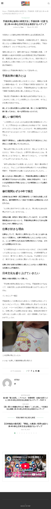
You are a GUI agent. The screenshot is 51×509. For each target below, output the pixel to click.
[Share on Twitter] (33, 371)
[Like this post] (28, 371)
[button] (4, 428)
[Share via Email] (38, 371)
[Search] (48, 3)
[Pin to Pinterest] (36, 371)
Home (4, 11)
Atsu (21, 27)
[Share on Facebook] (31, 371)
